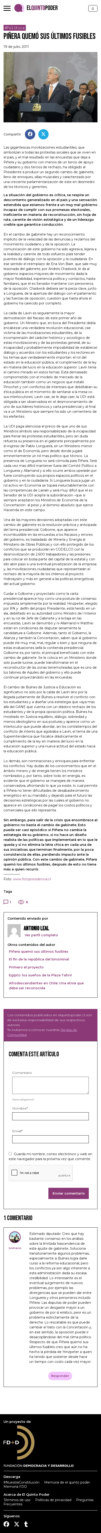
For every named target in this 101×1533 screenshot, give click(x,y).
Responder (60, 1376)
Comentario (22, 1073)
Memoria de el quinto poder (67, 1482)
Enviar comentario (69, 1193)
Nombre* (20, 1108)
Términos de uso (17, 1500)
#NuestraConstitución (21, 1482)
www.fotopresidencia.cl (32, 879)
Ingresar (92, 8)
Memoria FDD (15, 1486)
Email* (17, 1131)
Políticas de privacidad (53, 1500)
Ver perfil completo (41, 935)
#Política (15, 28)
